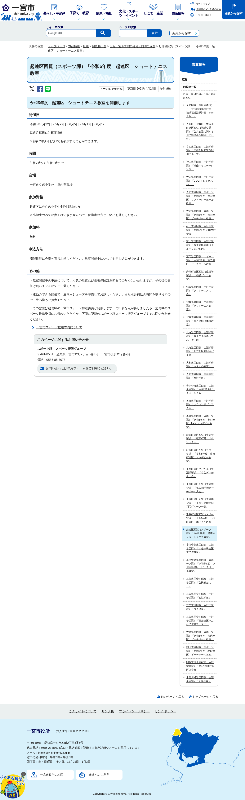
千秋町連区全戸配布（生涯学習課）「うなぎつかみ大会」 (200, 472)
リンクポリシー (165, 711)
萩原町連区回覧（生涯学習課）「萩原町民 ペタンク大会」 (200, 438)
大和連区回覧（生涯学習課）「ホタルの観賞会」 (200, 364)
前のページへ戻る (172, 696)
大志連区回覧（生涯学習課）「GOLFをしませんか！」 (200, 180)
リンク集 (108, 711)
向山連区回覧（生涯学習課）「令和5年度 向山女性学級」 (201, 230)
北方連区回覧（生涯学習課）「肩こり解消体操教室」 (200, 321)
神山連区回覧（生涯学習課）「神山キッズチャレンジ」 (200, 165)
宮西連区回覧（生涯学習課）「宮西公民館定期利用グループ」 (200, 150)
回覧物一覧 (99, 46)
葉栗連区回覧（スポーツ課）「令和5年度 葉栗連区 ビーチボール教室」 (200, 260)
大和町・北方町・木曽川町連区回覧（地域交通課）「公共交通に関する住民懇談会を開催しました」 (200, 131)
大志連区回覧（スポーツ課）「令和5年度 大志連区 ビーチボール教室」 (200, 215)
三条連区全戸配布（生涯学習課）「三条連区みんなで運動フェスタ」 (200, 620)
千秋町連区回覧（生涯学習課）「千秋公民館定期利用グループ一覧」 (200, 503)
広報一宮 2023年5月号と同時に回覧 (132, 46)
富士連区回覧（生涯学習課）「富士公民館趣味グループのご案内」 (200, 245)
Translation (203, 15)
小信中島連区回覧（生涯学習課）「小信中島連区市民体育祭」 (200, 548)
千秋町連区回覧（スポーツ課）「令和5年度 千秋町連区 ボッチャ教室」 (200, 518)
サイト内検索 (54, 27)
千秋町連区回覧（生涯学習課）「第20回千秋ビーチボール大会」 (200, 488)
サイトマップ (203, 3)
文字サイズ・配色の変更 (208, 9)
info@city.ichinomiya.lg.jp (54, 752)
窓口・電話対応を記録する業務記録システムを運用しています (100, 747)
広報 (86, 46)
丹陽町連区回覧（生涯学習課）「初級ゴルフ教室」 (200, 275)
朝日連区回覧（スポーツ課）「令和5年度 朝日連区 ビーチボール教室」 (200, 651)
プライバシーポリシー (134, 711)
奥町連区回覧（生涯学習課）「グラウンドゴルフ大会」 (200, 404)
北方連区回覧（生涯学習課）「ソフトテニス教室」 (200, 306)
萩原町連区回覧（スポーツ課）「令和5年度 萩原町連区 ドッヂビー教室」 (200, 455)
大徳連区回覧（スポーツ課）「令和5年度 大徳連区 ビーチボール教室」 (200, 635)
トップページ (56, 46)
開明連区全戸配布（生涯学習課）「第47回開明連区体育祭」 (200, 666)
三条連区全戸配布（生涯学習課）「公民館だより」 (200, 582)
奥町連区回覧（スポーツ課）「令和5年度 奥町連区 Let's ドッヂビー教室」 (200, 421)
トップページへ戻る (205, 696)
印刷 (162, 88)
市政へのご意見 (99, 774)
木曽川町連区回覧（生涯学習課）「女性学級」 (200, 679)
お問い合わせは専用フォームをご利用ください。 (79, 368)
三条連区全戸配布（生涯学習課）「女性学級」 (200, 595)
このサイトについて (82, 711)
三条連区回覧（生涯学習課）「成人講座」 (200, 607)
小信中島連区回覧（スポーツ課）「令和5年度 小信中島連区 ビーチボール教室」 (200, 565)
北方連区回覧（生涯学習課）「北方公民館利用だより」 (200, 351)
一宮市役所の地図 (51, 774)
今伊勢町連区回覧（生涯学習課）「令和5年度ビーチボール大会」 (200, 389)
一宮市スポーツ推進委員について (59, 327)
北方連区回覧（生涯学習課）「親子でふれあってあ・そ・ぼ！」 (200, 336)
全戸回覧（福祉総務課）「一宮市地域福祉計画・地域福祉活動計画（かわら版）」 (200, 111)
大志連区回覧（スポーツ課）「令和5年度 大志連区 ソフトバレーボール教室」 (200, 198)
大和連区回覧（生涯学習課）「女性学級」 (200, 376)
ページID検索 (127, 27)
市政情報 (74, 46)
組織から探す (181, 33)
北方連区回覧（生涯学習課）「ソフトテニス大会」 (200, 290)
